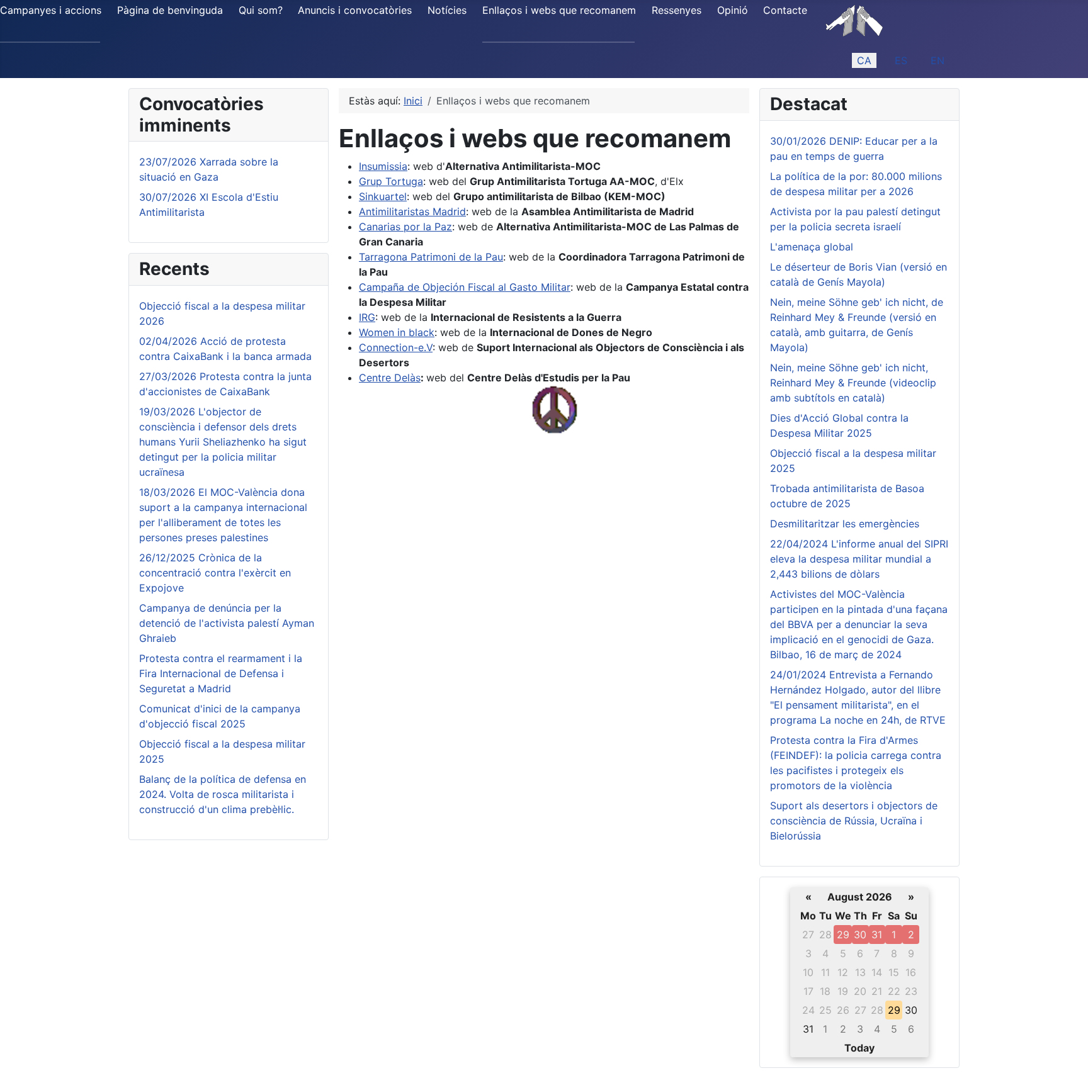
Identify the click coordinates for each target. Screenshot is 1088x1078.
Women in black (396, 332)
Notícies (447, 10)
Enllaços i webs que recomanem (559, 10)
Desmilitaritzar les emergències (844, 523)
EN (937, 60)
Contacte (785, 10)
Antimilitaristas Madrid (412, 211)
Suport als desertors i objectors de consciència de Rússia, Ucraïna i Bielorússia (854, 820)
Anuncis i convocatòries (355, 10)
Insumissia (383, 166)
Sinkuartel (383, 196)
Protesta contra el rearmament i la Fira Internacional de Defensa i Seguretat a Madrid (220, 673)
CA (864, 60)
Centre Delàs (390, 377)
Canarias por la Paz (405, 226)
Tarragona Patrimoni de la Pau (431, 256)
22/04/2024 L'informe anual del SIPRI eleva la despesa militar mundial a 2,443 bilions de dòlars (859, 558)
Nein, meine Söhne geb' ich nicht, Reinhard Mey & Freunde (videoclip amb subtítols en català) (853, 382)
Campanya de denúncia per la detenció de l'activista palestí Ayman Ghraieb (226, 623)
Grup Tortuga (391, 181)
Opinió (732, 10)
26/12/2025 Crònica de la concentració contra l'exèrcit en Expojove (215, 572)
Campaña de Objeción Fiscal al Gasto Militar (464, 287)
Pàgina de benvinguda (170, 10)
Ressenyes (676, 10)
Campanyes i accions (50, 10)
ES (901, 60)
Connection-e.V (396, 347)
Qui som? (261, 10)
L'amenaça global (811, 246)
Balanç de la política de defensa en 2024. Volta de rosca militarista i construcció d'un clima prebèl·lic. (222, 794)
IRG (367, 317)
